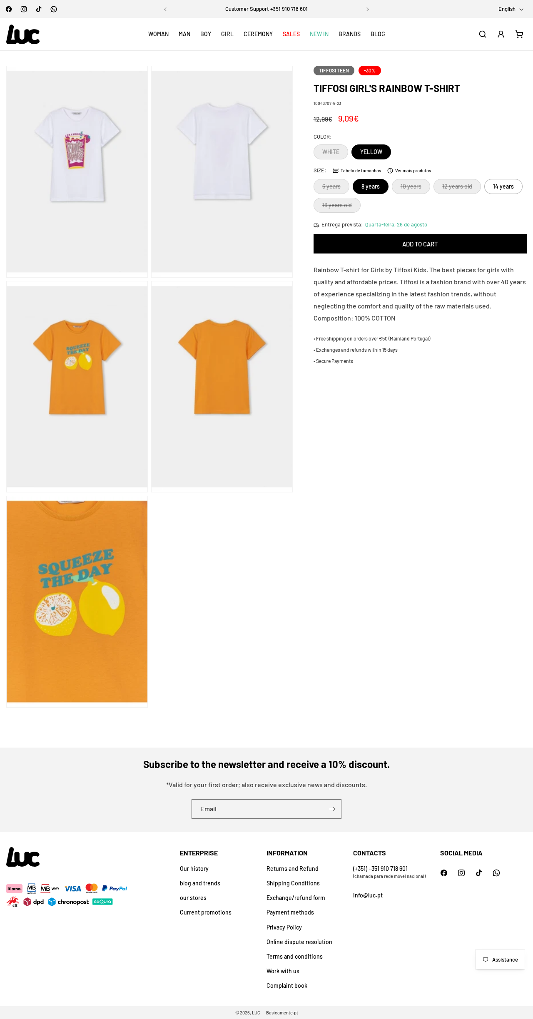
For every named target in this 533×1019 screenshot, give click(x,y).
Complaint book (286, 985)
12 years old (461, 188)
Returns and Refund (292, 868)
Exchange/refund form (295, 897)
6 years (335, 188)
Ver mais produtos (413, 170)
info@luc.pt (368, 895)
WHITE (335, 154)
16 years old (341, 207)
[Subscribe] (332, 809)
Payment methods (290, 912)
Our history (194, 868)
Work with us (282, 970)
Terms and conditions (294, 956)
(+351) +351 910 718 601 (380, 868)
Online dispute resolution (299, 941)
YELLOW (371, 152)
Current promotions (206, 912)
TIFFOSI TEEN (334, 70)
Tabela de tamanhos (361, 170)
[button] (158, 34)
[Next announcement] (368, 9)
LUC (256, 1012)
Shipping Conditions (293, 883)
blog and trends (200, 883)
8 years (370, 186)
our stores (193, 897)
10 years (415, 188)
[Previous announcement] (165, 9)
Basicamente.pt (282, 1012)
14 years (503, 186)
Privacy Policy (284, 927)
